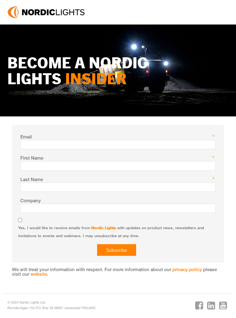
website (38, 274)
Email (26, 136)
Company (30, 200)
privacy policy (187, 269)
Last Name (31, 179)
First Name (31, 158)
